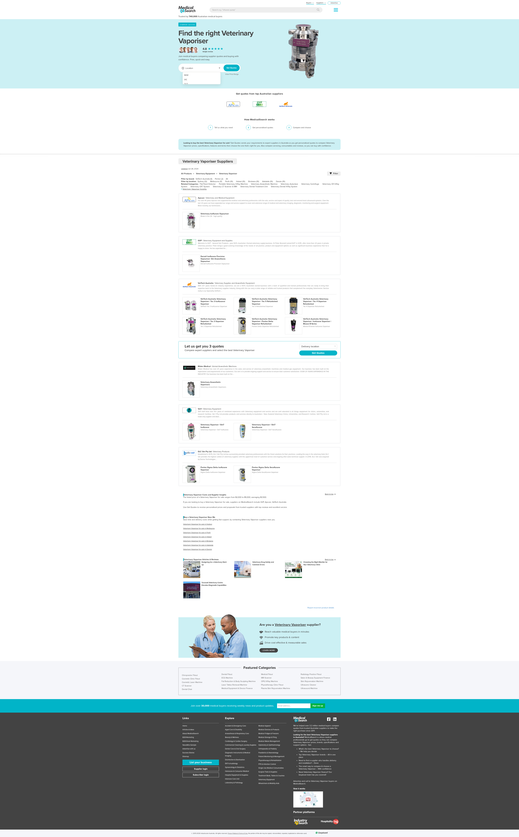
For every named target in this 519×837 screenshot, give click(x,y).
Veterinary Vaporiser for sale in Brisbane (198, 541)
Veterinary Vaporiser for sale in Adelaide (198, 545)
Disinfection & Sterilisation (235, 760)
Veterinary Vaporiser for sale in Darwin (197, 549)
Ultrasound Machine (309, 688)
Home (184, 726)
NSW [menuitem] (186, 75)
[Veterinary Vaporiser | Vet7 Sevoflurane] (259, 421)
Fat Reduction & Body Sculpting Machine (239, 681)
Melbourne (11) (216, 181)
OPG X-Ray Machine (269, 681)
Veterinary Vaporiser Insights (195, 189)
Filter (335, 173)
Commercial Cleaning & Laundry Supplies (240, 745)
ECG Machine (227, 678)
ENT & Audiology (231, 763)
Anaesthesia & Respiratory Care (237, 733)
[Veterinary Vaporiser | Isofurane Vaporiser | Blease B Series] (310, 316)
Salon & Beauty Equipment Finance (315, 678)
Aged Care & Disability (233, 730)
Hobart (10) (240, 181)
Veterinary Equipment (205, 173)
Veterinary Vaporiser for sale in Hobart (197, 537)
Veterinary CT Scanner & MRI (225, 186)
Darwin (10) (280, 181)
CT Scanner (187, 686)
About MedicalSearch (190, 733)
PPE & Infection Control (267, 764)
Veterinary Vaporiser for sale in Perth (197, 533)
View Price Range (232, 74)
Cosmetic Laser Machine (192, 682)
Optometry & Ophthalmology (269, 745)
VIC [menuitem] (185, 79)
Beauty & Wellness (232, 737)
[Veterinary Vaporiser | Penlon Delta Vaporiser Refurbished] (259, 316)
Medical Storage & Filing (267, 737)
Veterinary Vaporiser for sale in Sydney (197, 524)
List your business (201, 762)
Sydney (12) (202, 181)
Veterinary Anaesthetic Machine (264, 184)
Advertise (334, 3)
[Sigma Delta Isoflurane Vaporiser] (208, 464)
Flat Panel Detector (208, 184)
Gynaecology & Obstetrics (234, 767)
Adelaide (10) (267, 181)
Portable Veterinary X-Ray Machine (233, 184)
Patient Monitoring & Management (271, 756)
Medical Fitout (267, 674)
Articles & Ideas (188, 730)
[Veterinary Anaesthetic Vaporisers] (207, 379)
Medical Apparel (264, 726)
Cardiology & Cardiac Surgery (236, 741)
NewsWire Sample (189, 745)
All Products (186, 173)
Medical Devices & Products (268, 730)
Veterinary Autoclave (289, 184)
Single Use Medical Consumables (271, 768)
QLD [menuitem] (186, 84)
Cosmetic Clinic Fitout (191, 679)
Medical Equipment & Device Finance (237, 688)
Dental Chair (187, 689)
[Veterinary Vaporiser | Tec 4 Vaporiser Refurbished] (310, 296)
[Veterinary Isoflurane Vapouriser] (207, 210)
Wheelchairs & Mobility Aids (268, 783)
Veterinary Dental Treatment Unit (254, 186)
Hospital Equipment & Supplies (236, 775)
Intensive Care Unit (232, 779)
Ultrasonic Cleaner (308, 685)
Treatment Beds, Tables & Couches (271, 776)
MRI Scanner (266, 678)
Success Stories (188, 753)
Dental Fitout (227, 674)
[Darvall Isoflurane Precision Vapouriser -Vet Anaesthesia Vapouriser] (207, 253)
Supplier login (200, 769)
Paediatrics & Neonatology (268, 753)
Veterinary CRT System (200, 186)
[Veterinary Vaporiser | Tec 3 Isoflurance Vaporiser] (208, 296)
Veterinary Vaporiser (228, 173)
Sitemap (185, 756)
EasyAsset (303, 775)
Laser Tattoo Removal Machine (234, 685)
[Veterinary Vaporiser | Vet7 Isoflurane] (208, 421)
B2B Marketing (188, 737)
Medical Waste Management (269, 741)
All (227, 179)
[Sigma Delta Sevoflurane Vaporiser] (259, 464)
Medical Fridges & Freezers (268, 733)
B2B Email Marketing (190, 741)
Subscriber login (201, 775)
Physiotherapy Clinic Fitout (272, 685)
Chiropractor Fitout (190, 675)
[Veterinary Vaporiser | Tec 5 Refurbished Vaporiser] (259, 296)
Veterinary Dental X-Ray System (284, 186)
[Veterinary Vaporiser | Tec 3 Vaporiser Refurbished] (208, 316)
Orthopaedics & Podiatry (267, 749)
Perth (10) (229, 181)
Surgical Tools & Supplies (267, 772)
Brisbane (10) (253, 181)
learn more (268, 650)
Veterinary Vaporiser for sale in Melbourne (199, 528)
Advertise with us (188, 749)
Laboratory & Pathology (234, 783)
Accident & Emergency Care (235, 726)
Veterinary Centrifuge (310, 184)
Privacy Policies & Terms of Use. (238, 833)
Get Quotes (232, 68)
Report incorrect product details (320, 608)
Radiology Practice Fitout (311, 674)
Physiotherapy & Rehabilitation (269, 760)
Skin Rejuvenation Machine (312, 681)
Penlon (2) (219, 179)
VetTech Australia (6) (204, 179)
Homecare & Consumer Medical (237, 771)
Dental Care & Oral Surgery (235, 749)
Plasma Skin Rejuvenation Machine (275, 688)
